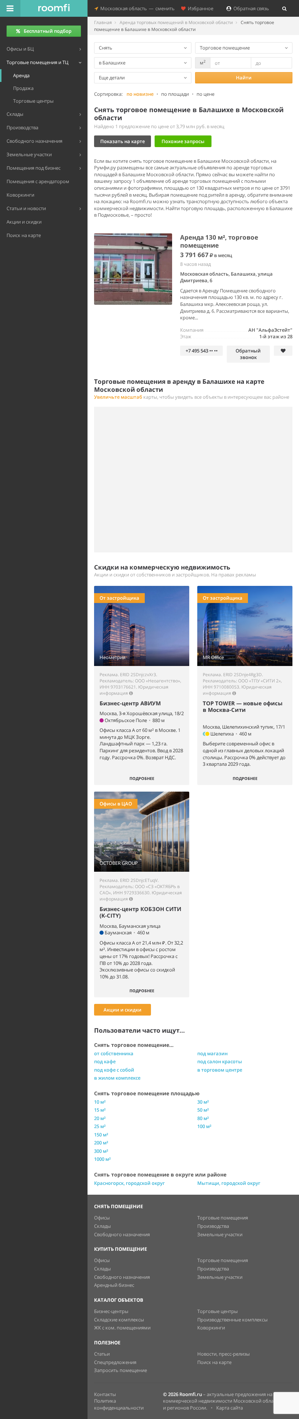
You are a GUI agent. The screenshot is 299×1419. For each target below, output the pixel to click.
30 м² (203, 1102)
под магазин (212, 1053)
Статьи (102, 1354)
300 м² (101, 1151)
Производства (213, 1226)
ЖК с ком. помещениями (122, 1327)
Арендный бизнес (114, 1285)
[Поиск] (284, 8)
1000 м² (102, 1159)
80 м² (203, 1118)
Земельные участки (219, 1234)
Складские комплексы (119, 1319)
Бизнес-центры (111, 1311)
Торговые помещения (222, 1217)
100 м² (204, 1126)
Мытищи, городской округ (228, 1183)
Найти (244, 77)
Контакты (105, 1394)
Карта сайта (229, 1407)
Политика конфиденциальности (119, 1404)
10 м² (100, 1102)
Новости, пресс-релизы (223, 1354)
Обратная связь (250, 8)
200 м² (101, 1142)
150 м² (101, 1134)
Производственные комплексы (232, 1319)
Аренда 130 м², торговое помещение (219, 241)
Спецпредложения (115, 1362)
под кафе (105, 1061)
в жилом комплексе (117, 1078)
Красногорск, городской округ (129, 1183)
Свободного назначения (122, 1234)
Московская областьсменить (136, 8)
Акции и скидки (122, 1009)
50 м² (203, 1110)
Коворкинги (211, 1327)
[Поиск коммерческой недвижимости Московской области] (54, 8)
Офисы (102, 1217)
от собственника (113, 1053)
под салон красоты (219, 1061)
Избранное (199, 8)
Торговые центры (217, 1311)
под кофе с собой (114, 1070)
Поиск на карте (214, 1362)
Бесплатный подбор (47, 31)
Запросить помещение (120, 1370)
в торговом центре (219, 1070)
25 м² (100, 1126)
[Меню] (10, 8)
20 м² (100, 1118)
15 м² (100, 1110)
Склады (102, 1226)
